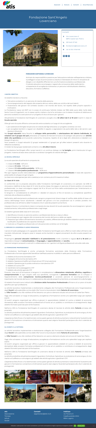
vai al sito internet (73, 49)
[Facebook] (64, 56)
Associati (57, 5)
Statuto (66, 5)
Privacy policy (81, 425)
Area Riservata (88, 5)
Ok (75, 425)
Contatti (76, 5)
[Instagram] (66, 56)
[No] (93, 425)
